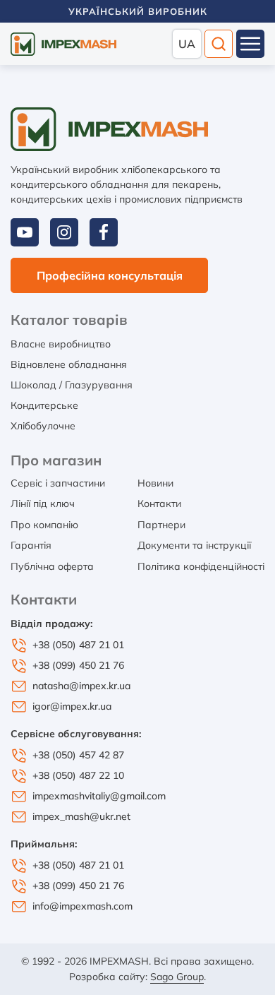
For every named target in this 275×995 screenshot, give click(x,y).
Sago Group (177, 976)
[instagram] (64, 232)
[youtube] (25, 232)
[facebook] (104, 232)
